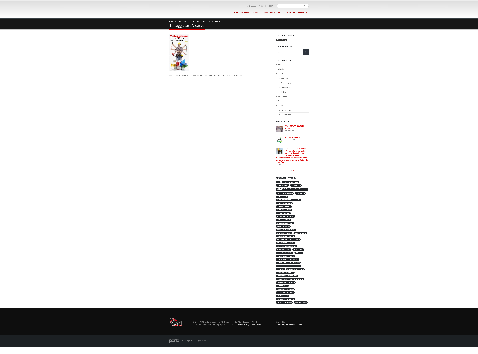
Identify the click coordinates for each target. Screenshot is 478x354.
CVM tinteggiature (284, 199)
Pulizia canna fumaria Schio (288, 249)
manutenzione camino (285, 225)
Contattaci (252, 6)
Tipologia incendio (284, 292)
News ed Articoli (286, 12)
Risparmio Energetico (285, 262)
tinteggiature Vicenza (285, 288)
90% (278, 171)
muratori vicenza (283, 239)
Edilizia (283, 92)
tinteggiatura (282, 285)
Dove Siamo (269, 12)
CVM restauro (282, 186)
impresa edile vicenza (285, 212)
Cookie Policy (286, 115)
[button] (291, 159)
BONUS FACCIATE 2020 (293, 126)
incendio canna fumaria (286, 219)
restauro (280, 259)
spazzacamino (282, 275)
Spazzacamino (286, 78)
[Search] (305, 6)
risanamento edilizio (295, 259)
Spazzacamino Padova (285, 278)
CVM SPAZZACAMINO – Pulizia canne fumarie (296, 150)
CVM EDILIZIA (300, 182)
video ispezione (301, 292)
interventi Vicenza (284, 222)
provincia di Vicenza (284, 242)
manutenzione (300, 222)
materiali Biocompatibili (286, 235)
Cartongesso (285, 87)
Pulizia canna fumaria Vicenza (288, 255)
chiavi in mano (282, 175)
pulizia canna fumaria (285, 245)
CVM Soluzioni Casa (284, 192)
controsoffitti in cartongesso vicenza (289, 178)
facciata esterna (283, 209)
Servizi (256, 12)
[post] (279, 129)
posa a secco (298, 239)
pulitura (298, 242)
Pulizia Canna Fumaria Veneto (288, 252)
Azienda (245, 12)
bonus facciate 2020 (290, 171)
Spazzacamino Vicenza (285, 282)
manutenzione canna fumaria (288, 229)
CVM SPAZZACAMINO (284, 196)
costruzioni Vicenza (285, 182)
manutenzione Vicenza (285, 232)
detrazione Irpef (283, 202)
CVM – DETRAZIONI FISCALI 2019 (294, 138)
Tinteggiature (286, 83)
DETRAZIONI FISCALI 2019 (285, 206)
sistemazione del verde (286, 272)
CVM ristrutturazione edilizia (288, 189)
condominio (296, 175)
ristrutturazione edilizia (287, 265)
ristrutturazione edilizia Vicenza (290, 268)
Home (235, 12)
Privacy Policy (286, 110)
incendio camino (283, 216)
